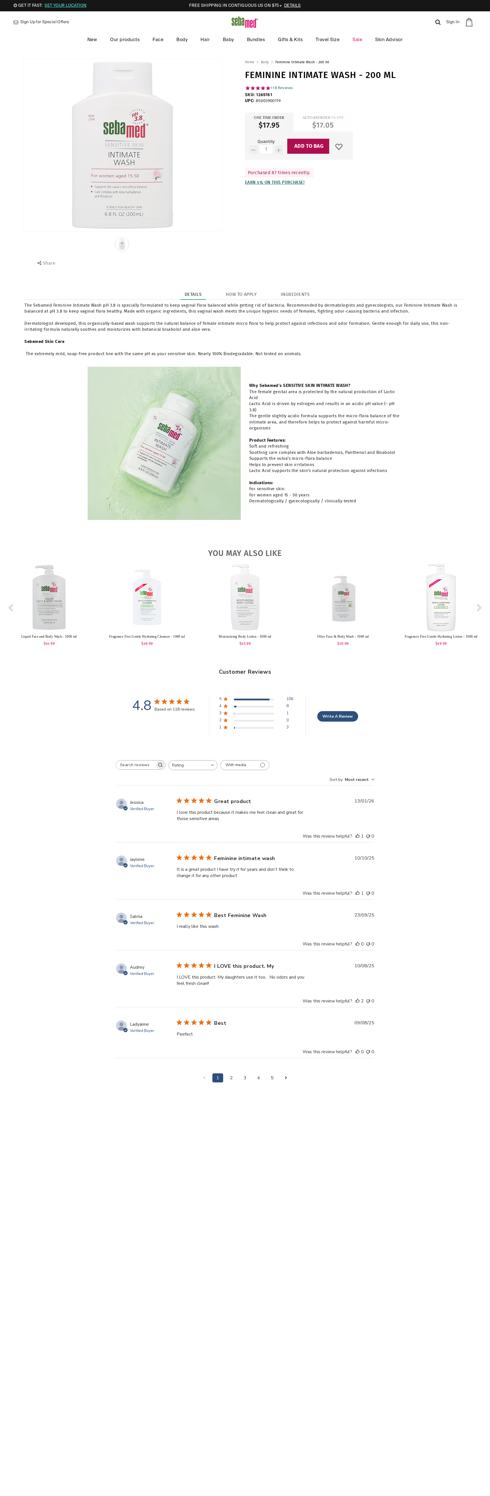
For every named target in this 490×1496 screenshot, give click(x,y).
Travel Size (327, 40)
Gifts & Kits (290, 40)
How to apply (241, 294)
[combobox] (192, 765)
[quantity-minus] (253, 149)
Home (249, 62)
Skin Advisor (389, 40)
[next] (480, 605)
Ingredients (295, 294)
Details (193, 294)
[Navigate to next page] (285, 1077)
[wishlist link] (339, 147)
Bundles (256, 40)
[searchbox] (135, 764)
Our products (125, 40)
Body (181, 40)
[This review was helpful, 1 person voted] (358, 836)
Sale (357, 40)
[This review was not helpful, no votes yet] (368, 836)
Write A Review (337, 716)
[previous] (10, 605)
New (92, 40)
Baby (228, 40)
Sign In (452, 22)
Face (158, 40)
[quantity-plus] (278, 149)
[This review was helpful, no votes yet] (358, 944)
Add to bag (309, 146)
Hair (205, 40)
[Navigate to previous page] (204, 1077)
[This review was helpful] (358, 1001)
